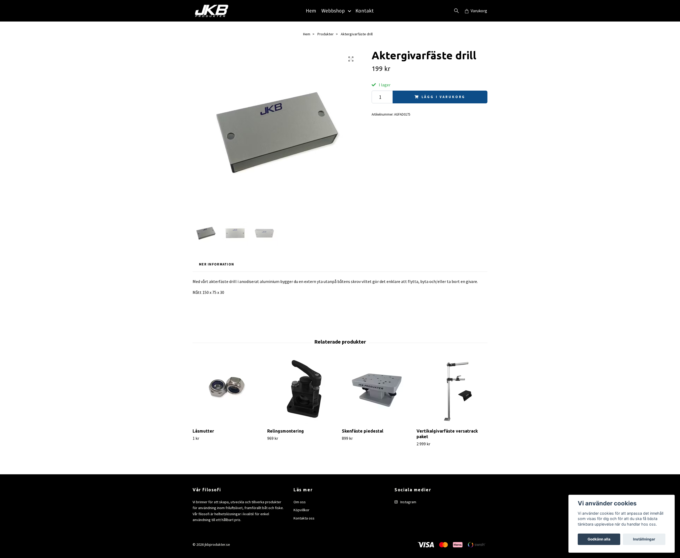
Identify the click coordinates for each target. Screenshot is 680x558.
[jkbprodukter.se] (212, 11)
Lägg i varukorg (444, 97)
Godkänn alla (599, 539)
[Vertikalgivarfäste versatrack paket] (451, 391)
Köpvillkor (301, 510)
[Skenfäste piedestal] (377, 391)
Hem (311, 10)
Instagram (408, 502)
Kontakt (364, 10)
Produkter (325, 34)
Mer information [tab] (216, 264)
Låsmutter (203, 431)
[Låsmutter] (228, 391)
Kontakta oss (304, 518)
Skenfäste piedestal (362, 431)
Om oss (300, 502)
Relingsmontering (285, 431)
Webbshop (333, 10)
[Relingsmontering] (302, 391)
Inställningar (644, 539)
